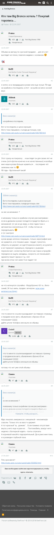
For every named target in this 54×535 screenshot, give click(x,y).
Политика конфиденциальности (15, 510)
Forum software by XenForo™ (24, 521)
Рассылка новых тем (25, 506)
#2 (52, 81)
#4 (52, 154)
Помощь (33, 510)
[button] (3, 2)
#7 (52, 310)
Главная (42, 510)
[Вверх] (47, 510)
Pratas (6, 24)
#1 (52, 48)
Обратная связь (8, 506)
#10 (51, 456)
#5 (52, 189)
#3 (52, 109)
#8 (52, 341)
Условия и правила (44, 506)
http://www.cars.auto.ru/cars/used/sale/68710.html (23, 236)
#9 (52, 386)
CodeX (11, 329)
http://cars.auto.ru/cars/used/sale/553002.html (21, 463)
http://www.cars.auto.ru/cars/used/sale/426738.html (23, 133)
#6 (52, 281)
